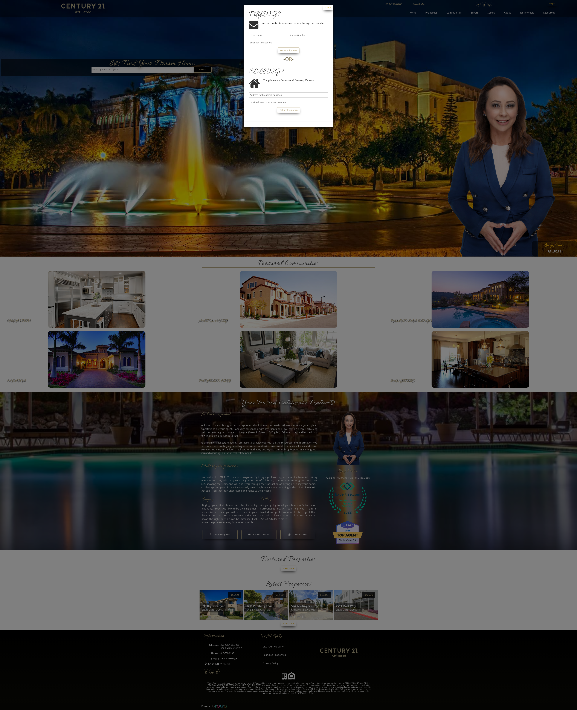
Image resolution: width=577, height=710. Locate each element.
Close (328, 7)
